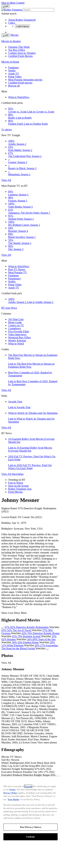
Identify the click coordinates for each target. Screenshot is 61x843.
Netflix (12, 70)
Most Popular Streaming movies (25, 79)
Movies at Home (10, 61)
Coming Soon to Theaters (22, 53)
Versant (28, 786)
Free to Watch (15, 482)
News (14, 307)
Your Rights (13, 799)
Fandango (13, 67)
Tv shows (6, 129)
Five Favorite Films (18, 331)
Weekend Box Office (19, 337)
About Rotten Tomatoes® (22, 19)
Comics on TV (16, 325)
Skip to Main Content (12, 2)
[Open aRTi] (5, 6)
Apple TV (13, 73)
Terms (12, 789)
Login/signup (22, 26)
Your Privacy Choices (30, 827)
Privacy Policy (10, 793)
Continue (30, 836)
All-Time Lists (16, 319)
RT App (6, 307)
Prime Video (15, 76)
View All (6, 180)
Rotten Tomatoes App (20, 488)
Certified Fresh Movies (20, 56)
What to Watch (18, 97)
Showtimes (18, 474)
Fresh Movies (15, 491)
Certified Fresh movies (20, 82)
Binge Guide (15, 322)
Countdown (14, 328)
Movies (14, 35)
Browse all (14, 85)
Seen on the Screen (18, 485)
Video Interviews (17, 334)
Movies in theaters (11, 41)
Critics (11, 22)
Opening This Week (19, 47)
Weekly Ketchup (17, 340)
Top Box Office (16, 50)
